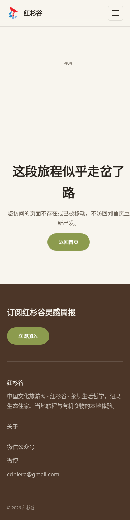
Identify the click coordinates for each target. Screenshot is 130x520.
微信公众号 (21, 447)
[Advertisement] (65, 116)
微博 (12, 460)
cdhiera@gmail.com (33, 474)
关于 (12, 426)
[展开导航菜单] (115, 13)
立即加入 (28, 336)
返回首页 (68, 242)
